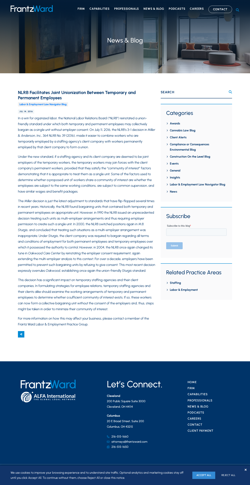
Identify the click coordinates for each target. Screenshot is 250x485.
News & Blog (153, 8)
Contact (220, 9)
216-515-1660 (119, 436)
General (175, 170)
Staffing (175, 283)
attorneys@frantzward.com (129, 441)
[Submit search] (230, 92)
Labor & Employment (184, 290)
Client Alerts (178, 137)
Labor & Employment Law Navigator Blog (43, 104)
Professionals (126, 8)
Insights (175, 177)
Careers (197, 8)
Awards (175, 123)
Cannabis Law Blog (182, 130)
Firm (81, 8)
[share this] (21, 334)
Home (192, 382)
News (173, 191)
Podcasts (177, 8)
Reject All (228, 475)
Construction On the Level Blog (190, 156)
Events (174, 163)
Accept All (203, 475)
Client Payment (200, 430)
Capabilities (99, 8)
